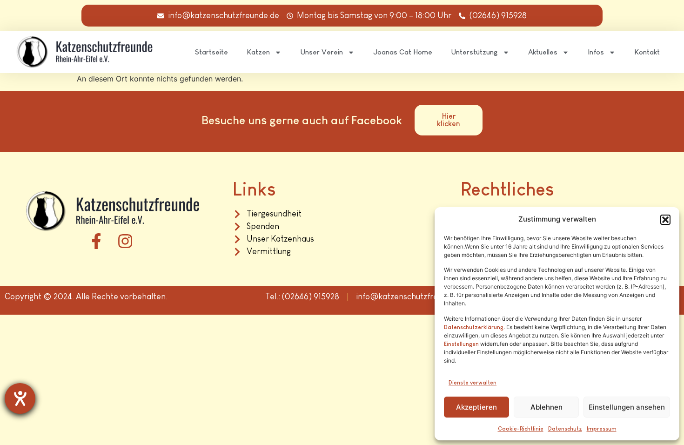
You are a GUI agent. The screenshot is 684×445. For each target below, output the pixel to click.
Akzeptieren (476, 407)
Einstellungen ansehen (627, 407)
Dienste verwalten (472, 382)
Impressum (602, 428)
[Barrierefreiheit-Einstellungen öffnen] (20, 398)
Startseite (211, 52)
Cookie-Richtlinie (520, 428)
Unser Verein (321, 52)
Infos (596, 52)
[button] (665, 219)
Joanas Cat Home (402, 52)
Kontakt (647, 52)
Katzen (258, 52)
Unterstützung (474, 52)
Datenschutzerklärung (473, 327)
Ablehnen (546, 407)
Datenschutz (565, 428)
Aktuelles (542, 52)
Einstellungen (461, 344)
